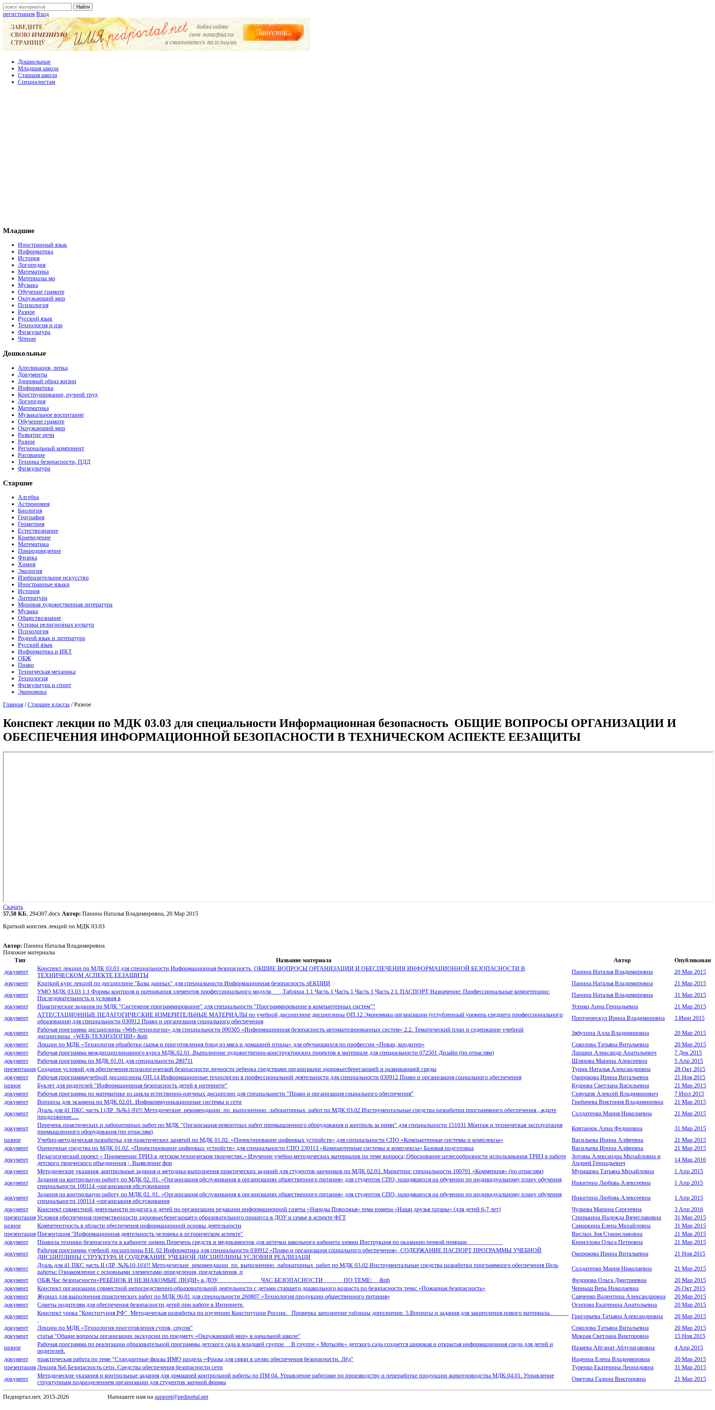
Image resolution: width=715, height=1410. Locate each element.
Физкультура (34, 332)
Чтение (27, 339)
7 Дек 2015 (688, 1052)
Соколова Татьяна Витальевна (610, 1044)
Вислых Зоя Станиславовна (607, 1234)
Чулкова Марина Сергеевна (607, 1209)
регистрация (19, 14)
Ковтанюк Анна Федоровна (607, 1128)
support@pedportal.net (181, 1397)
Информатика (35, 251)
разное (12, 1085)
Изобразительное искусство (53, 578)
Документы (32, 374)
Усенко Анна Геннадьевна (605, 1006)
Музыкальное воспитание (51, 415)
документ (16, 972)
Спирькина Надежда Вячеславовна (616, 1217)
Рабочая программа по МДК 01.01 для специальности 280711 (115, 1061)
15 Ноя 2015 (689, 1336)
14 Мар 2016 (690, 1159)
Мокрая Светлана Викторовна (610, 1336)
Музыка (28, 285)
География (31, 517)
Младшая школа (38, 68)
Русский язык (35, 318)
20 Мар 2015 (690, 972)
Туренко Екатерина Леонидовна (613, 1367)
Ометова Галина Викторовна (609, 1379)
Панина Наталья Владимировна (612, 972)
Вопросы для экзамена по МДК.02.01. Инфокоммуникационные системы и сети (139, 1102)
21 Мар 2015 (690, 983)
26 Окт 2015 (689, 1288)
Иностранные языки (44, 584)
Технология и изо (40, 325)
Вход (42, 14)
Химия (26, 564)
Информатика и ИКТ (45, 651)
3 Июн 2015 (689, 1018)
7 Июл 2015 (689, 1093)
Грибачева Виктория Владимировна (617, 1102)
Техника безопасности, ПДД (54, 462)
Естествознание (38, 531)
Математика (33, 271)
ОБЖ (24, 658)
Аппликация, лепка (43, 368)
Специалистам (36, 82)
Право (26, 665)
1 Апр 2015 (688, 1171)
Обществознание (39, 618)
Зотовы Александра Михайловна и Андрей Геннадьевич (616, 1159)
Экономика (32, 692)
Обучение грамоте (41, 292)
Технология (33, 678)
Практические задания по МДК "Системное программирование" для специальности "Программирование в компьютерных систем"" (206, 1006)
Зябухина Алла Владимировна (610, 1033)
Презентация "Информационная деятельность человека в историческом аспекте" (140, 1234)
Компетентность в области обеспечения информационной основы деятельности (139, 1225)
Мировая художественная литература (65, 604)
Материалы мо (36, 278)
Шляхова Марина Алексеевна (609, 1061)
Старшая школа (37, 75)
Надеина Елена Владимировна (611, 1359)
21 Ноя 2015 (689, 1077)
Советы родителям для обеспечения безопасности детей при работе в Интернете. (140, 1305)
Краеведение (34, 537)
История (28, 258)
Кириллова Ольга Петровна (607, 1242)
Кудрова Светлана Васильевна (610, 1085)
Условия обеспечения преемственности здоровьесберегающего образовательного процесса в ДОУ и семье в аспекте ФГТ (191, 1217)
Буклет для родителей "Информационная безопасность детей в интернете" (132, 1085)
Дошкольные (34, 62)
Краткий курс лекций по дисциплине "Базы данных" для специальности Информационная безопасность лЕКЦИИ (183, 983)
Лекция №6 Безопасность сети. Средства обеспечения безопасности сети (130, 1367)
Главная (13, 704)
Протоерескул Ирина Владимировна (618, 1018)
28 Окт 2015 (689, 1069)
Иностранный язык (42, 245)
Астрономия (34, 504)
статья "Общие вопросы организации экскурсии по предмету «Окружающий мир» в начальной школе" (169, 1336)
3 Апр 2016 (688, 1209)
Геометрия (31, 524)
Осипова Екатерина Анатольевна (614, 1305)
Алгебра (28, 497)
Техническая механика (47, 671)
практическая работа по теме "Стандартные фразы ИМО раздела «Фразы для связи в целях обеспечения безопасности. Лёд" (195, 1359)
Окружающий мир (41, 298)
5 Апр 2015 (688, 1061)
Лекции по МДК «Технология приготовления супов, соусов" (115, 1328)
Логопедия (31, 265)
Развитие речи (36, 435)
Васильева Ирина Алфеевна (607, 1140)
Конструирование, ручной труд (58, 394)
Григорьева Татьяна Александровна (617, 1316)
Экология (30, 571)
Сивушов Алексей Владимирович (615, 1093)
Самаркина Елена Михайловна (611, 1225)
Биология (30, 510)
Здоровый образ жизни (47, 381)
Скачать (13, 907)
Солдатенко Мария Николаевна (612, 1113)
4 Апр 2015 (688, 1347)
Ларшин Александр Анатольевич (614, 1052)
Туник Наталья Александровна (611, 1069)
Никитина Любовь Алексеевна (611, 1183)
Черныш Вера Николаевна (605, 1288)
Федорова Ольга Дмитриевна (609, 1280)
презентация (20, 1069)
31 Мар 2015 (690, 995)
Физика (27, 557)
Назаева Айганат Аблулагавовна (613, 1347)
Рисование (31, 455)
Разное (26, 312)
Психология (33, 305)
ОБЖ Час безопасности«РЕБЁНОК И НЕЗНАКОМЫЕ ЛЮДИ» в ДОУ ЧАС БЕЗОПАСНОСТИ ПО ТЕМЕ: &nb (213, 1280)
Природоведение (39, 551)
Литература (32, 598)
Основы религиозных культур (56, 624)
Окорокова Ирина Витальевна (610, 1077)
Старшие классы (49, 704)
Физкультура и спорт (44, 685)
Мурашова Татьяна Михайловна (613, 1171)
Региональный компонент (51, 448)
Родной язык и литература (51, 638)
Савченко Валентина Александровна (618, 1296)
